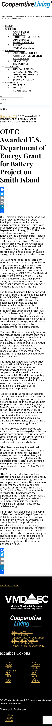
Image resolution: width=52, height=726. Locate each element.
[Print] (23, 202)
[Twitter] (23, 194)
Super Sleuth (22, 91)
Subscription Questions (24, 640)
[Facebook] (23, 189)
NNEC (34, 663)
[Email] (23, 198)
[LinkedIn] (23, 207)
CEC (7, 673)
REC (33, 673)
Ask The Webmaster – (27, 644)
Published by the (9, 586)
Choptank (10, 671)
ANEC (12, 116)
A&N (8, 663)
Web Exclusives (23, 48)
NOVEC (35, 665)
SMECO (35, 681)
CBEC (8, 676)
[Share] (23, 211)
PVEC (34, 668)
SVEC (34, 676)
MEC (8, 681)
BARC (8, 665)
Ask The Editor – (27, 636)
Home (9, 27)
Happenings (21, 64)
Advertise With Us (22, 632)
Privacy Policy (23, 80)
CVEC (8, 668)
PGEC (34, 671)
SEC (33, 679)
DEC (7, 679)
